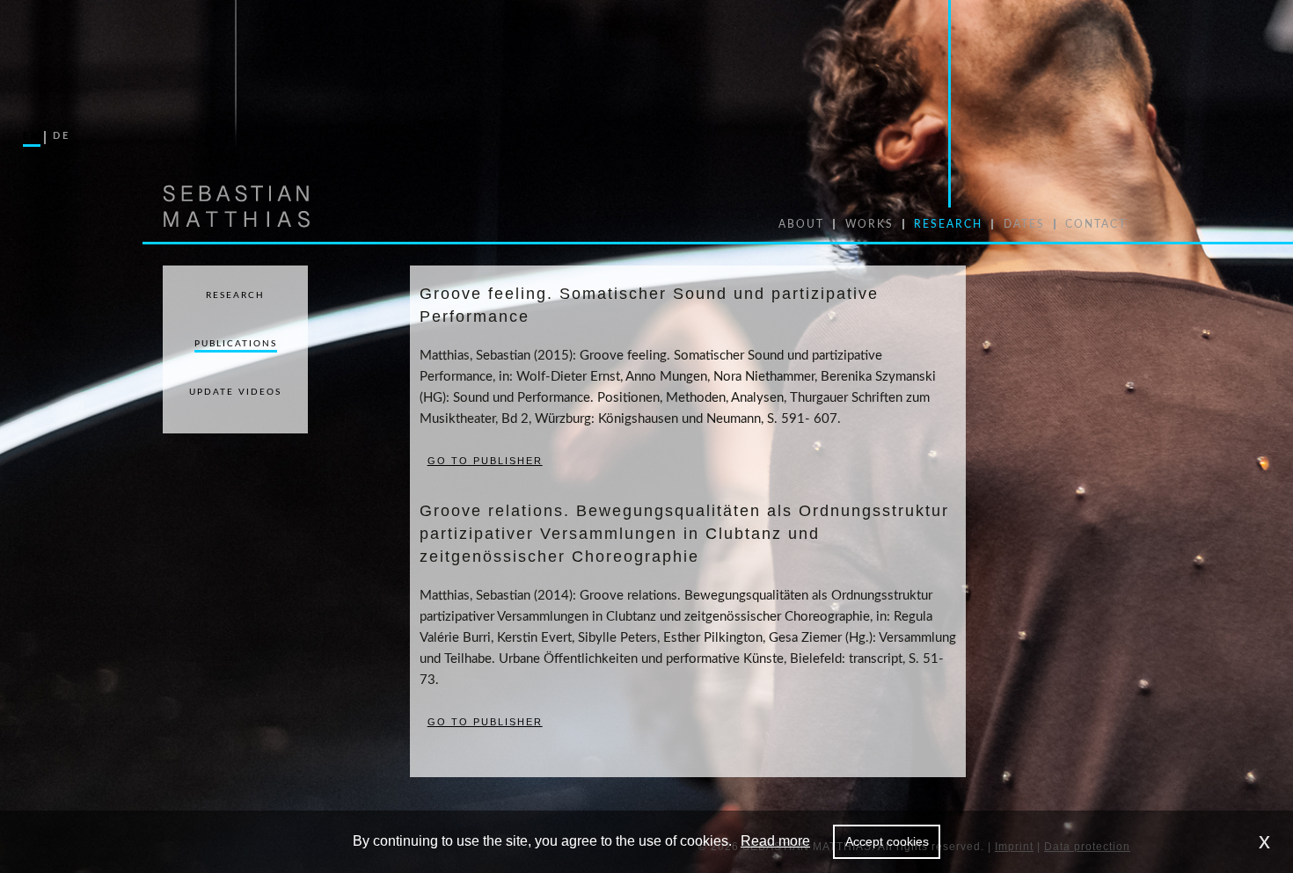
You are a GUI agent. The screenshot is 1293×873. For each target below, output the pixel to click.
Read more (775, 840)
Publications (235, 343)
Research (235, 295)
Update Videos (235, 392)
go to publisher (485, 460)
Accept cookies (887, 841)
